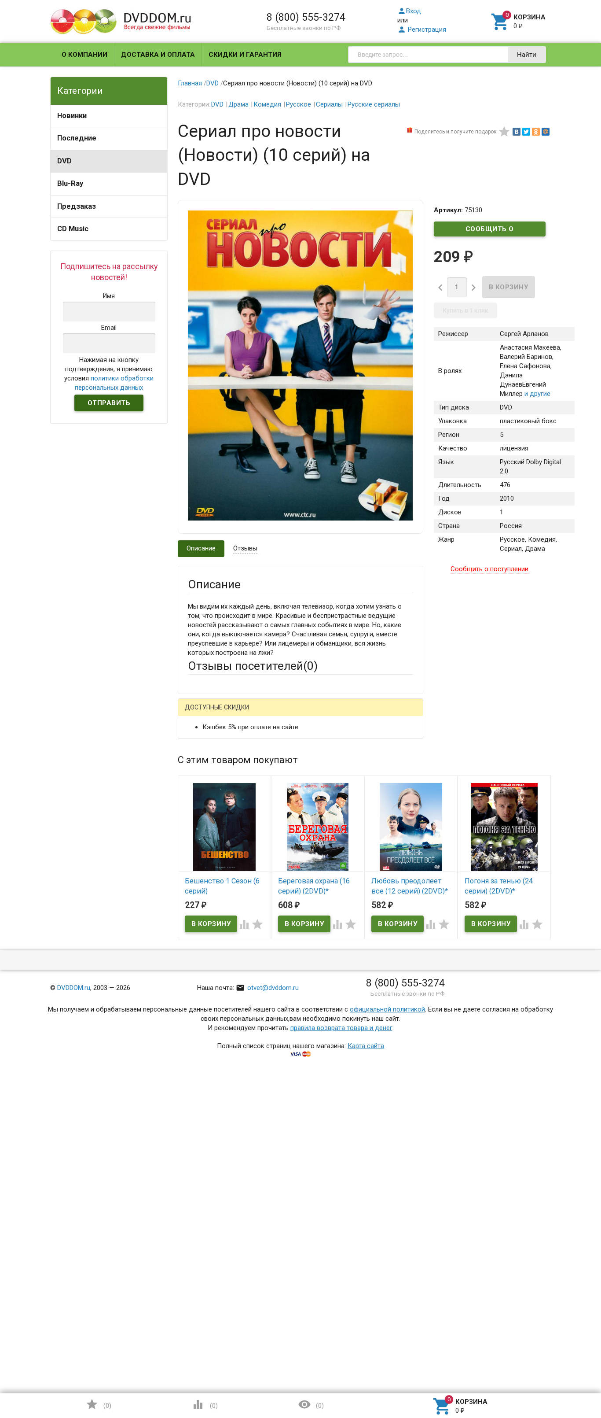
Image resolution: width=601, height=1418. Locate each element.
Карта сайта (366, 1046)
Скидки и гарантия (245, 55)
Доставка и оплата (158, 55)
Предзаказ (76, 206)
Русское (298, 104)
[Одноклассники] (536, 132)
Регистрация (421, 29)
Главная (190, 83)
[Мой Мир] (546, 132)
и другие (536, 394)
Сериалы (329, 104)
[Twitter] (526, 132)
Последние (76, 138)
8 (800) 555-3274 (306, 17)
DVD (64, 161)
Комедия (267, 104)
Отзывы (245, 548)
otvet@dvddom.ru (267, 988)
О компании (84, 55)
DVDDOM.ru (73, 988)
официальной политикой (387, 1009)
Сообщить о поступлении (490, 230)
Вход (409, 11)
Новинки (72, 115)
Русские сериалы (374, 104)
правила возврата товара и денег (341, 1028)
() (98, 1404)
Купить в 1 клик (465, 310)
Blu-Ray (70, 183)
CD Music (72, 229)
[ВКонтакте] (516, 132)
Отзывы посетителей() (253, 665)
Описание (201, 548)
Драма (238, 104)
